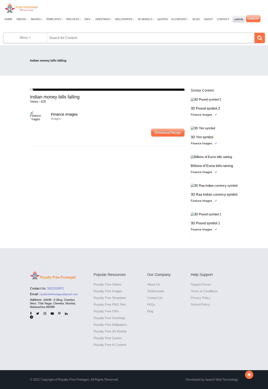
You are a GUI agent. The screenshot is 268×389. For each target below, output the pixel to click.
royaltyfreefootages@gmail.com (58, 294)
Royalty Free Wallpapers (110, 324)
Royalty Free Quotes (108, 338)
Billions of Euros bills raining (212, 166)
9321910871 (55, 288)
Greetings (102, 19)
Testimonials (155, 291)
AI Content (179, 19)
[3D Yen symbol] (214, 128)
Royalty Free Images (108, 291)
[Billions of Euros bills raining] (214, 157)
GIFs (87, 19)
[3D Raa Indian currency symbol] (214, 185)
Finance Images (64, 114)
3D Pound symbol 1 (205, 223)
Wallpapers (123, 19)
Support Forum (201, 284)
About (208, 19)
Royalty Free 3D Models (110, 331)
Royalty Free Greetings (109, 318)
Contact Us (155, 298)
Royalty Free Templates (110, 298)
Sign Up (253, 18)
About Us (153, 284)
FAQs (151, 304)
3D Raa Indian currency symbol (214, 194)
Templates (53, 19)
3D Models (145, 19)
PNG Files (72, 19)
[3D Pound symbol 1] (214, 214)
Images (36, 19)
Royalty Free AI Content (110, 344)
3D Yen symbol (202, 137)
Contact (223, 19)
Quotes (162, 19)
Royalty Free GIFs (106, 311)
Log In (238, 19)
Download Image (168, 132)
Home (8, 19)
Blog (196, 19)
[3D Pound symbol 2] (214, 99)
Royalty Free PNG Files (110, 304)
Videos (21, 19)
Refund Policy (200, 304)
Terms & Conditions (204, 291)
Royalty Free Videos (107, 284)
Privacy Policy (200, 298)
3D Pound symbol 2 (205, 108)
